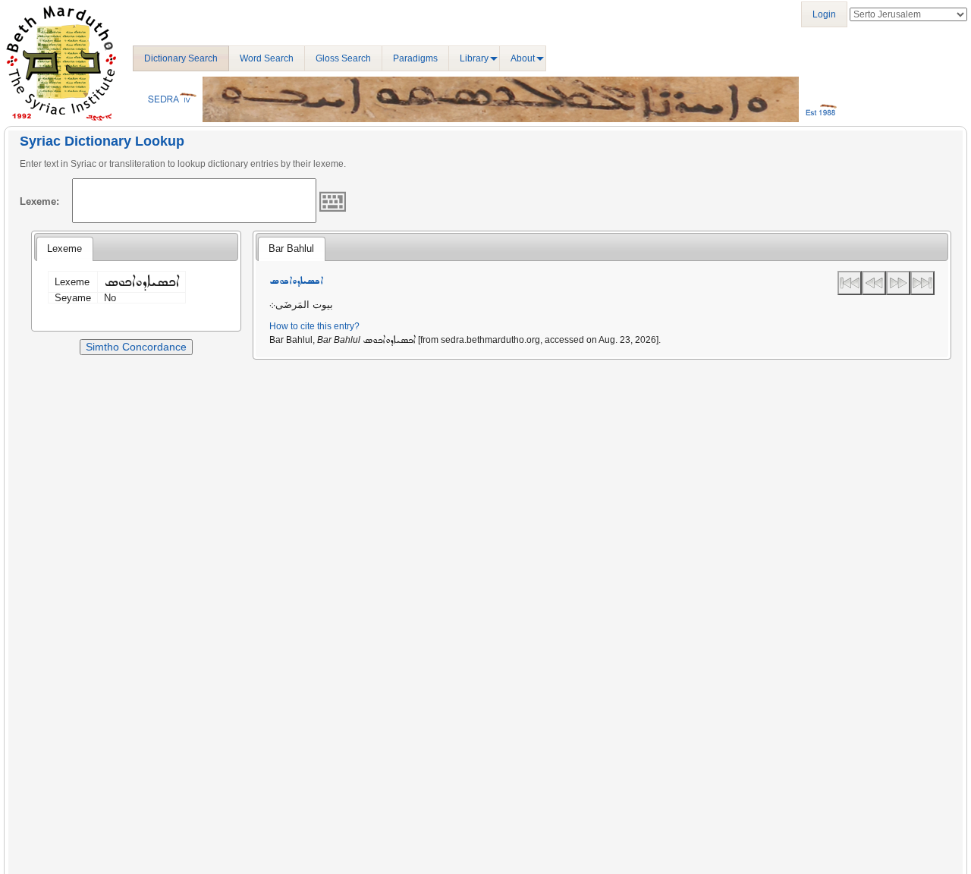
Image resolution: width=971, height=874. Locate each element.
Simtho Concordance (136, 347)
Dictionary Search (181, 58)
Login (824, 14)
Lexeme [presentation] (64, 248)
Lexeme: (39, 201)
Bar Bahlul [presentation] (291, 248)
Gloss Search (343, 58)
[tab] (64, 249)
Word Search (267, 58)
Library (474, 58)
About (523, 58)
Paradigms (415, 58)
